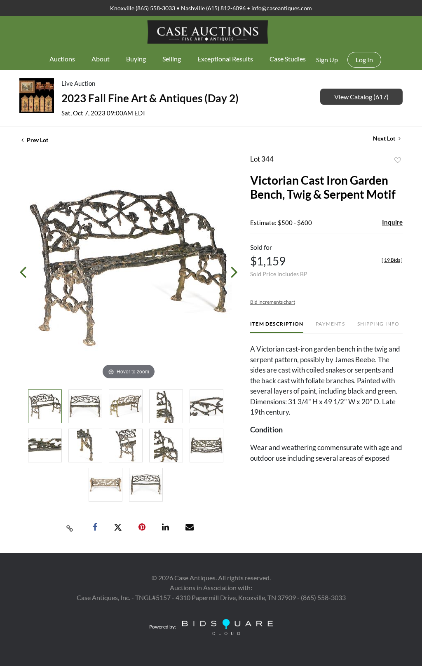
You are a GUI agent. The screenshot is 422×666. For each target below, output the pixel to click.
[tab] (276, 327)
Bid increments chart (272, 302)
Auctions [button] (62, 59)
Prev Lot (37, 139)
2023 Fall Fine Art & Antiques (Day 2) (150, 98)
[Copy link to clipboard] (70, 527)
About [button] (100, 59)
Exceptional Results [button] (225, 59)
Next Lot (384, 138)
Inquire (392, 222)
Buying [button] (136, 59)
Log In (364, 59)
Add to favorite (398, 160)
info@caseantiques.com (281, 8)
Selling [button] (171, 59)
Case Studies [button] (288, 59)
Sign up (327, 59)
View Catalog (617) (361, 97)
